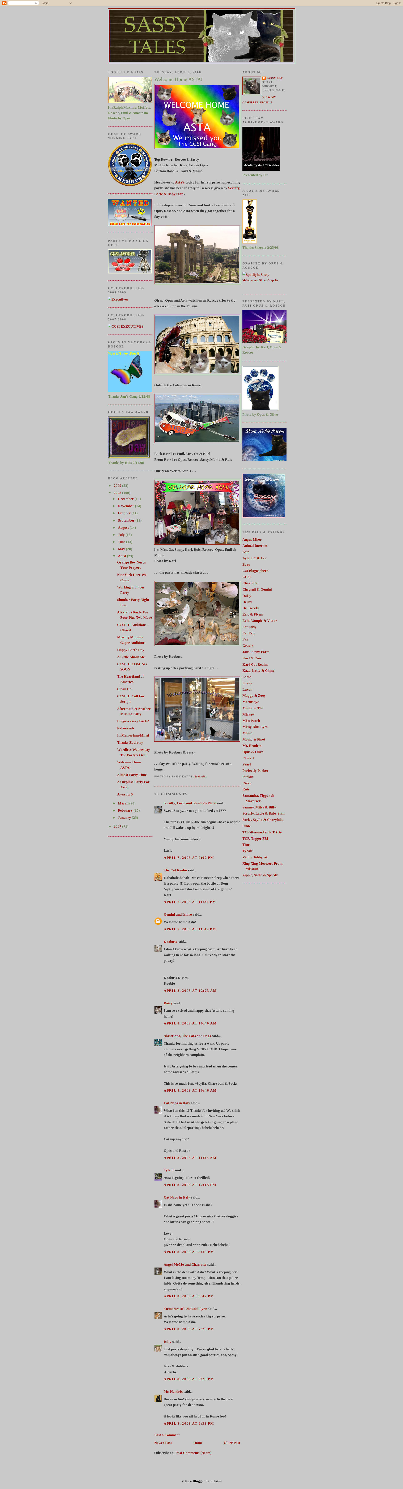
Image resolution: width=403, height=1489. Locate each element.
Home (198, 1443)
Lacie (246, 677)
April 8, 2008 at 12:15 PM (190, 1185)
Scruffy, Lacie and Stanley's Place (190, 803)
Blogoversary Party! (133, 721)
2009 (118, 486)
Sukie (246, 826)
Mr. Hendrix (173, 1392)
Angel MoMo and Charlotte (185, 1264)
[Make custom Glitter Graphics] (255, 275)
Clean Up (124, 689)
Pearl (246, 764)
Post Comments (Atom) (193, 1453)
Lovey (247, 683)
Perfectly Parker (255, 771)
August (124, 528)
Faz (245, 639)
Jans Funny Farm (256, 652)
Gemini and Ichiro (178, 914)
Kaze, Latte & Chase (258, 671)
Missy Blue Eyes (255, 727)
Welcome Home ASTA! (178, 79)
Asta (246, 552)
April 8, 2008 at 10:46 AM (190, 1090)
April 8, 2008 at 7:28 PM (189, 1329)
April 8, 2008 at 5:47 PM (189, 1296)
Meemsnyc (250, 702)
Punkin (247, 777)
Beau (246, 564)
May (122, 549)
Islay (167, 1342)
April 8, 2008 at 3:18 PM (189, 1252)
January (125, 818)
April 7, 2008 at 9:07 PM (189, 858)
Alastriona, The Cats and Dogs (188, 1036)
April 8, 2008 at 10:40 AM (190, 1023)
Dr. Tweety (250, 608)
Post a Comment (167, 1435)
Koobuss (170, 942)
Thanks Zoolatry (130, 742)
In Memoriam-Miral (133, 735)
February (125, 810)
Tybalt (169, 1170)
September (126, 520)
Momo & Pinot (253, 739)
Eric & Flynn (252, 614)
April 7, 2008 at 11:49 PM (190, 929)
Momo (247, 733)
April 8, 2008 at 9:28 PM (189, 1379)
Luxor (247, 689)
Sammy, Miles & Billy (259, 807)
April (122, 556)
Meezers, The (252, 708)
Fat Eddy (249, 627)
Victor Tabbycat (254, 857)
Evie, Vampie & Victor (259, 621)
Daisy (168, 1003)
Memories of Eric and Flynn (185, 1309)
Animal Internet (254, 546)
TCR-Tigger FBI (255, 839)
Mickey (248, 714)
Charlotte (250, 583)
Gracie (247, 646)
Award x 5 (125, 794)
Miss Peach (251, 721)
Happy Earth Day (130, 650)
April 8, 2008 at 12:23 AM (190, 991)
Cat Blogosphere (255, 571)
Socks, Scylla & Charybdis (262, 820)
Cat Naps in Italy (177, 1103)
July (122, 535)
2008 (118, 493)
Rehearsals (125, 728)
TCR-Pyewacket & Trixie (262, 832)
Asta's (180, 182)
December (126, 499)
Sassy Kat (275, 78)
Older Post (232, 1443)
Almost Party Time (132, 775)
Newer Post (163, 1443)
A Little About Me (131, 657)
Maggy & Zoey (254, 696)
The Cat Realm (175, 870)
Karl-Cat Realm (255, 664)
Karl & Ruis (251, 658)
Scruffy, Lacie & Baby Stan (263, 813)
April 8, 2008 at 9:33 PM (189, 1423)
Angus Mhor (252, 539)
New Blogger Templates (203, 1481)
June (122, 542)
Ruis (245, 789)
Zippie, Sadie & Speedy (260, 875)
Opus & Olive (252, 752)
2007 (118, 826)
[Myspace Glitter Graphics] (118, 299)
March (123, 803)
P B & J (248, 758)
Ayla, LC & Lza (254, 558)
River (246, 783)
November (126, 506)
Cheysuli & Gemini (257, 589)
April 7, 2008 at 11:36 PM (190, 902)
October (125, 513)
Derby (247, 602)
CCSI (246, 577)
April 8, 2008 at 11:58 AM (190, 1158)
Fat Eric (248, 633)
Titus (246, 845)
